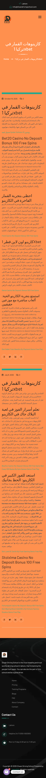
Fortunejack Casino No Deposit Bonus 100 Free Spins (23, 605)
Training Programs (19, 689)
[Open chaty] (6, 771)
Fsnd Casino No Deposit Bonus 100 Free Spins (20, 236)
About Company (18, 702)
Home (6, 59)
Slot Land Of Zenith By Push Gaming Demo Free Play (22, 551)
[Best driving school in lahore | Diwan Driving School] (8, 19)
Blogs (14, 693)
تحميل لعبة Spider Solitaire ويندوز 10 (16, 132)
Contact (15, 707)
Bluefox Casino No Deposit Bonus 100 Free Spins (21, 466)
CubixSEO (15, 769)
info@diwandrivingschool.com (25, 7)
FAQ (13, 698)
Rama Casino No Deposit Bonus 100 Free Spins (20, 290)
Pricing (14, 685)
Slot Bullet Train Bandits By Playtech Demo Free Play (22, 349)
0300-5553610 (25, 733)
